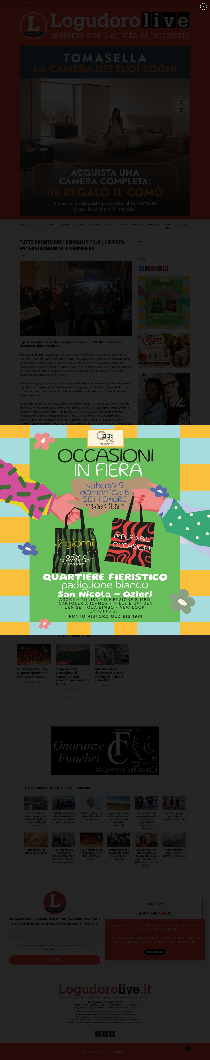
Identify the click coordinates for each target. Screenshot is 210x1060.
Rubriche (136, 224)
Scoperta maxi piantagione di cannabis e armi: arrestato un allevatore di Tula (36, 676)
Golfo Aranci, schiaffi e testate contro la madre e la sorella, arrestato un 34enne (164, 544)
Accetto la (76, 537)
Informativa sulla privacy (77, 533)
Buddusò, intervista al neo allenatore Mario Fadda (162, 557)
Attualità (95, 224)
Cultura (122, 224)
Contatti (183, 224)
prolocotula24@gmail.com (41, 428)
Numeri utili (168, 226)
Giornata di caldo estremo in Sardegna (36, 851)
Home (23, 224)
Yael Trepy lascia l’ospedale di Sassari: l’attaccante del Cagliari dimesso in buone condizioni (63, 856)
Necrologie (153, 224)
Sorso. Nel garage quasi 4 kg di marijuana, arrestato (174, 816)
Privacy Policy (82, 537)
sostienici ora (155, 952)
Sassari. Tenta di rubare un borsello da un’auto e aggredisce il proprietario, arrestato (164, 584)
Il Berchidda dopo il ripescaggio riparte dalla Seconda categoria (118, 854)
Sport (109, 224)
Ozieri (35, 224)
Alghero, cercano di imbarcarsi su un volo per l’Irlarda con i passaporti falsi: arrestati (163, 570)
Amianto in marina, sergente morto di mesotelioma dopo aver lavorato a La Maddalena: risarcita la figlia (146, 857)
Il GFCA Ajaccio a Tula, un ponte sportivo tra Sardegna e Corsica (91, 854)
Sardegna (65, 224)
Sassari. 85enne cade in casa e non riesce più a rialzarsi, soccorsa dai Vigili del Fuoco (164, 530)
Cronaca (81, 224)
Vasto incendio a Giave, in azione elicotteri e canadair (174, 852)
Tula (42, 467)
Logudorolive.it (54, 436)
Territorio (49, 224)
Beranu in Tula (28, 467)
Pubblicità (118, 1051)
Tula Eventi (102, 424)
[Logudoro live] (105, 27)
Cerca (140, 241)
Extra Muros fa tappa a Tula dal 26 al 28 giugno (114, 671)
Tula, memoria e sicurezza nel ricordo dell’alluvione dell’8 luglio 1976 (73, 674)
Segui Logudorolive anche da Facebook (41, 446)
